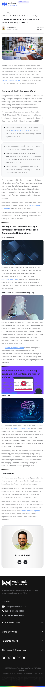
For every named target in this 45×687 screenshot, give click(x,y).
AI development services (20, 428)
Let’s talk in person (9, 393)
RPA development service (14, 348)
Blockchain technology (10, 279)
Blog (8, 13)
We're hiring (23, 2)
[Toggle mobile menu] (40, 4)
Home (3, 13)
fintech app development (30, 510)
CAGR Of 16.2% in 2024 (11, 80)
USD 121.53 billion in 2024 (20, 130)
